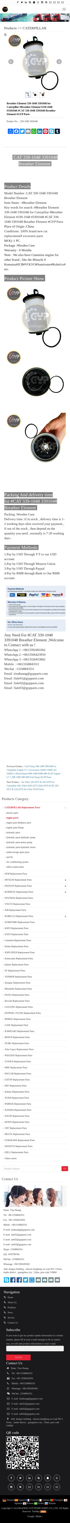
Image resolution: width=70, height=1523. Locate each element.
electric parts (12, 813)
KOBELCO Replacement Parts (19, 916)
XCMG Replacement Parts (17, 1043)
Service (10, 1317)
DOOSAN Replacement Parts (18, 886)
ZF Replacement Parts (15, 970)
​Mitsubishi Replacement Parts (18, 989)
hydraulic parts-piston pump (19, 842)
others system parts (15, 867)
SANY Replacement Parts (16, 934)
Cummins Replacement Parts (18, 940)
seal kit (9, 857)
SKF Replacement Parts (16, 1086)
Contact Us (12, 1323)
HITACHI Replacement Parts (18, 880)
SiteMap (36, 1511)
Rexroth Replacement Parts (17, 1001)
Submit (18, 1357)
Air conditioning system (17, 862)
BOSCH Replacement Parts (17, 1037)
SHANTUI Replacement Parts (18, 1146)
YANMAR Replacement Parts (18, 977)
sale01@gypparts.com (21, 1234)
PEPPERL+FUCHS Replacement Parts (23, 1013)
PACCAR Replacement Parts (18, 1073)
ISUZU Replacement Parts (17, 995)
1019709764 (13, 1254)
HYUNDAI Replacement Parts (19, 898)
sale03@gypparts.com (21, 1244)
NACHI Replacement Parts (17, 1116)
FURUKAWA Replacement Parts (20, 1140)
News (10, 1312)
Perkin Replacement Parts (16, 946)
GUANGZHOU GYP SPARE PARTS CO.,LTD (36, 1508)
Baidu (38, 1516)
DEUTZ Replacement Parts (17, 1134)
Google (31, 1516)
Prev (11, 61)
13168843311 (16, 1249)
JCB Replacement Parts (15, 910)
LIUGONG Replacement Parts (19, 1007)
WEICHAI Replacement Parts (18, 1055)
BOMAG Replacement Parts (18, 1019)
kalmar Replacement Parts (17, 964)
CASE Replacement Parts (16, 1025)
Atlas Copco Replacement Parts (19, 1049)
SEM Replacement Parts (16, 874)
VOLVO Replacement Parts (17, 904)
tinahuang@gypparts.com (23, 1230)
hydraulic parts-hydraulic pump (20, 837)
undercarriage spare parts (17, 852)
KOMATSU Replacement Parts (19, 892)
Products (10, 28)
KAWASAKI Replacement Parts (19, 1031)
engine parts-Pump (15, 827)
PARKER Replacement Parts (18, 1104)
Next (59, 61)
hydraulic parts (13, 832)
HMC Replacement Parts (16, 1067)
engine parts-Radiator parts (18, 822)
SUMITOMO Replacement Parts (20, 922)
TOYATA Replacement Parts (18, 1061)
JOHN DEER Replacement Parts (20, 952)
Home (10, 1297)
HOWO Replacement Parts (17, 1122)
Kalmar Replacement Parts (17, 1092)
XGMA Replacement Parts (17, 1098)
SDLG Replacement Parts (16, 1152)
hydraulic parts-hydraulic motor (21, 847)
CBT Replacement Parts (16, 1128)
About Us (11, 1302)
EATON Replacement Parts (17, 1079)
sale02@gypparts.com (21, 1239)
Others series (10, 1158)
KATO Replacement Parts (16, 928)
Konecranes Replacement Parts (19, 958)
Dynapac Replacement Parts (17, 983)
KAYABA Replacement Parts (18, 1110)
